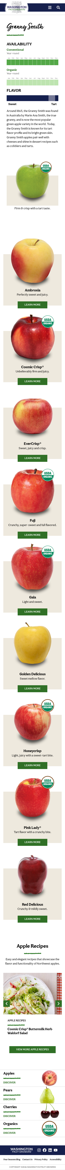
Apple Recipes (17, 1020)
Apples (8, 1073)
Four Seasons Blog (12, 1160)
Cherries (10, 1107)
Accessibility (56, 1160)
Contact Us (27, 1160)
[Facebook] (44, 1150)
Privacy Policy (41, 1160)
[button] (6, 1003)
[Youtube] (56, 1150)
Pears (7, 1090)
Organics (10, 1124)
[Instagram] (39, 1150)
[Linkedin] (50, 1150)
